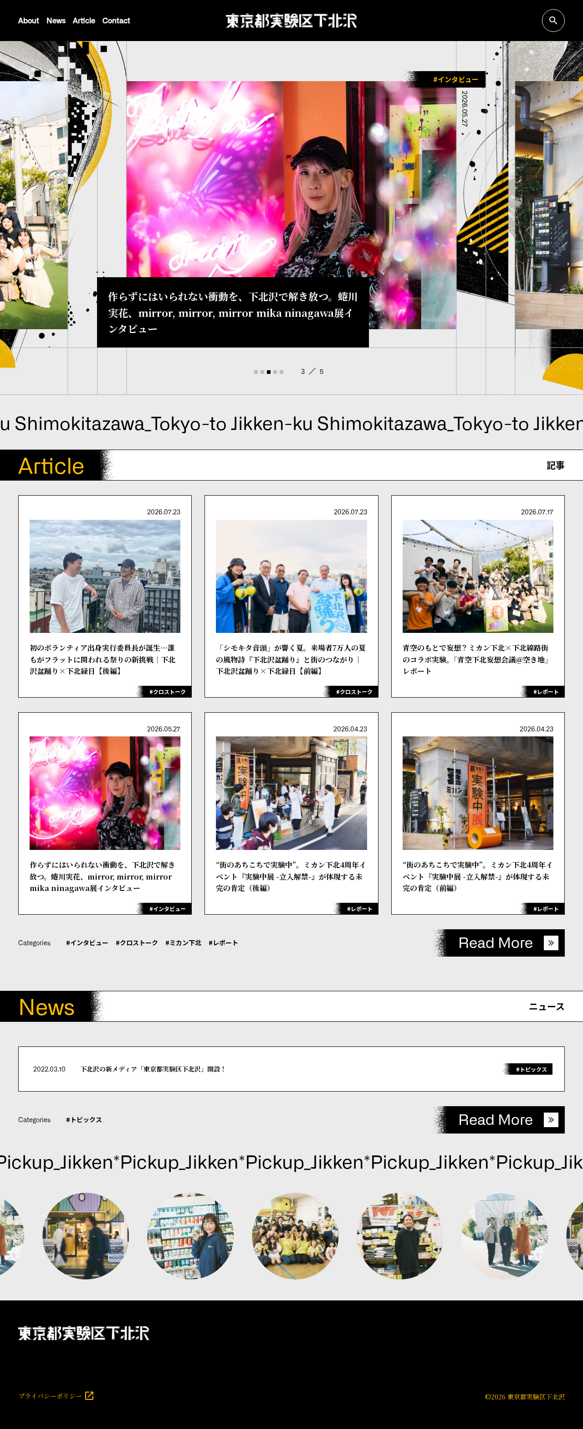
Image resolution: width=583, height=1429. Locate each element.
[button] (255, 372)
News (56, 20)
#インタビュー (87, 942)
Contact (116, 20)
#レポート (223, 942)
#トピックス (84, 1119)
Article (84, 20)
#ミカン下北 (183, 942)
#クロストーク (137, 942)
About (28, 20)
